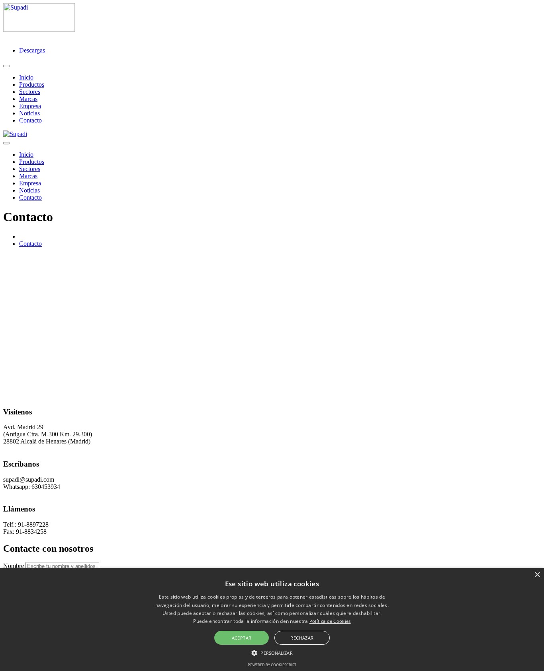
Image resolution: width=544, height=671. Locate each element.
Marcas (28, 98)
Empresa (30, 106)
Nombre (13, 565)
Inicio (26, 77)
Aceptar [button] (242, 638)
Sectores (29, 91)
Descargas (32, 50)
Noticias (29, 113)
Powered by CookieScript (272, 664)
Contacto (30, 120)
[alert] (272, 619)
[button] (271, 652)
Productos (31, 84)
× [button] (537, 575)
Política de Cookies (330, 621)
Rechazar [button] (301, 638)
